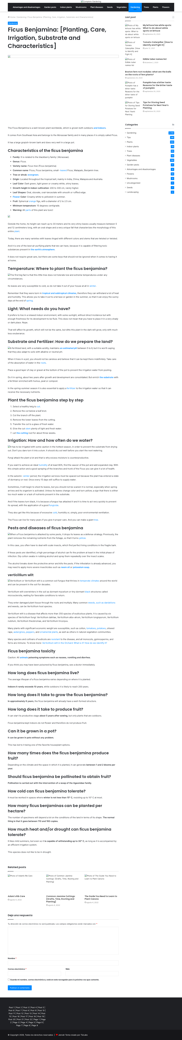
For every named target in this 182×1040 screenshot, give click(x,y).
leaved (63, 170)
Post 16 (16, 1016)
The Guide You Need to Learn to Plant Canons (101, 897)
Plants (155, 7)
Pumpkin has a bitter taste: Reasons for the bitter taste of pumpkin (157, 85)
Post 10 (41, 1010)
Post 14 (36, 1013)
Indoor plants (66, 7)
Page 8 (27, 1025)
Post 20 (11, 1019)
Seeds (110, 7)
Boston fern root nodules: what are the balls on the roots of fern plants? (148, 73)
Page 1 (37, 1019)
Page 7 (19, 1025)
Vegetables (122, 7)
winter (93, 286)
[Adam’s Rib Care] (25, 884)
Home (12, 17)
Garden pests (50, 7)
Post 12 (20, 1013)
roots (43, 362)
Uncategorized (133, 183)
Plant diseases (96, 7)
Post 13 (28, 1013)
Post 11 (12, 1013)
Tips (129, 137)
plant (16, 231)
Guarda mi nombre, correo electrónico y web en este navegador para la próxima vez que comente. (54, 980)
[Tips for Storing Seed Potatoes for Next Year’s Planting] (133, 108)
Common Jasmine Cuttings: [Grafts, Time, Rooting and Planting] (60, 899)
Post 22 (28, 1019)
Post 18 (32, 1016)
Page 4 (24, 1022)
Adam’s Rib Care (16, 896)
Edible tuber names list (155, 59)
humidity (43, 465)
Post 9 (33, 1010)
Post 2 (19, 1007)
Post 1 (11, 1007)
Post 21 (20, 1019)
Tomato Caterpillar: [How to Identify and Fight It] (158, 43)
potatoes (101, 628)
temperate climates (89, 580)
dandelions (109, 602)
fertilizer (71, 388)
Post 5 (41, 1007)
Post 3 (26, 1007)
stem (28, 428)
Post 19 (40, 1016)
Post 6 (11, 1010)
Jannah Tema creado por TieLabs (73, 1035)
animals (24, 657)
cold (55, 512)
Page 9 (35, 1025)
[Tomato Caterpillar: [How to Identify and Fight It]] (133, 48)
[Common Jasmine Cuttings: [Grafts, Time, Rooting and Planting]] (63, 884)
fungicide (53, 505)
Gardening (135, 7)
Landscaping (132, 192)
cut (38, 406)
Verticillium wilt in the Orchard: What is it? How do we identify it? (74, 643)
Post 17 (24, 1016)
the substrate (106, 377)
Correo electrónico (17, 969)
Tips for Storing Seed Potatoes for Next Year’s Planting (155, 105)
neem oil (65, 567)
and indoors (100, 128)
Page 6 (40, 1022)
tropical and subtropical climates (59, 293)
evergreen (32, 174)
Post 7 (18, 1010)
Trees (146, 7)
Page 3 (16, 1022)
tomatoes (91, 628)
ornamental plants (49, 632)
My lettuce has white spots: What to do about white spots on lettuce (157, 28)
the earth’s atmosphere (43, 249)
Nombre (12, 958)
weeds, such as (96, 602)
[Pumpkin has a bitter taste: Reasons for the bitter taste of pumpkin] (133, 90)
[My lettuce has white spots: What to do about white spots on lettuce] (133, 31)
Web (68, 969)
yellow (82, 538)
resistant (55, 639)
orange (32, 201)
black (87, 591)
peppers (30, 632)
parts (28, 210)
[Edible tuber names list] (133, 63)
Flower (16, 196)
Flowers (165, 7)
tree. (96, 519)
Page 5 (32, 1022)
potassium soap (81, 567)
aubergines (19, 632)
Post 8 (26, 1010)
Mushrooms (81, 7)
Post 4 (34, 1007)
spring (29, 300)
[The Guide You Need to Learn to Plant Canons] (102, 884)
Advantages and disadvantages (26, 7)
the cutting (22, 433)
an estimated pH (68, 348)
